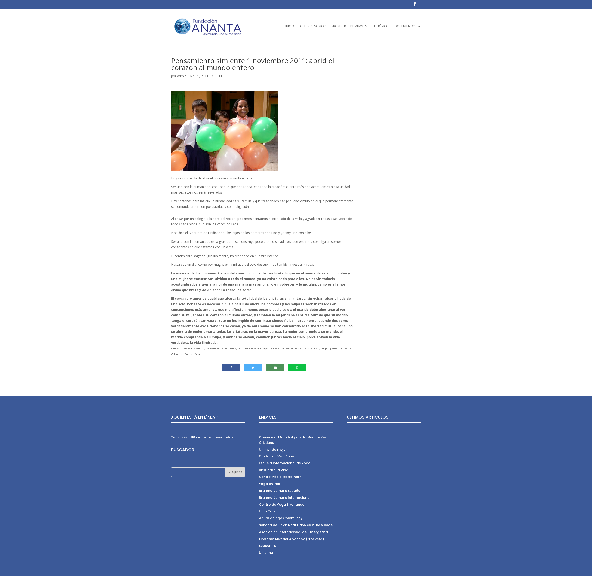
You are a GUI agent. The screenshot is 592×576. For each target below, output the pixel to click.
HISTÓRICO (381, 26)
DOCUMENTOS (405, 26)
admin (181, 76)
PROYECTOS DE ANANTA (349, 26)
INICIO (289, 26)
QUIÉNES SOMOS (313, 26)
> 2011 (217, 76)
